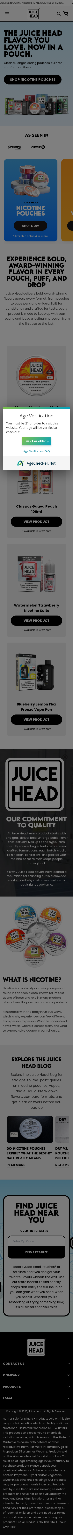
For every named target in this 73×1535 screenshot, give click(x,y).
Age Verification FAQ (36, 451)
